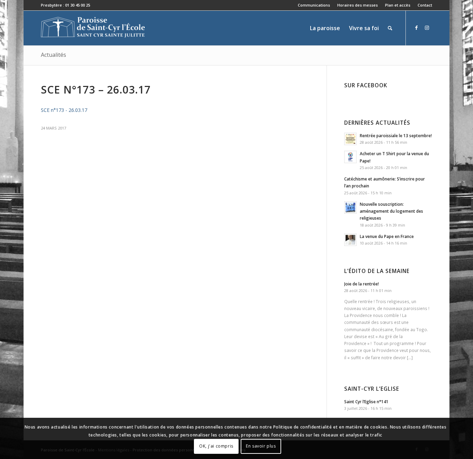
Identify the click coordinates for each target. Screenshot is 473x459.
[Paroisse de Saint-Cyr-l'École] (93, 28)
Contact (425, 5)
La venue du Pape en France (387, 236)
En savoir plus (261, 446)
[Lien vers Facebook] (416, 28)
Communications (314, 5)
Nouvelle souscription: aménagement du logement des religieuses (391, 211)
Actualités (53, 55)
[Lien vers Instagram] (427, 28)
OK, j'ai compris (216, 446)
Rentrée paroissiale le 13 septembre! (396, 135)
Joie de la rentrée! (361, 283)
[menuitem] (314, 5)
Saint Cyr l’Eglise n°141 (366, 401)
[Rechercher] (390, 28)
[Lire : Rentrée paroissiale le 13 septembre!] (350, 139)
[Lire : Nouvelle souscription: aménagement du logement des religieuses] (350, 207)
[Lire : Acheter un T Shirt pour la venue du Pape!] (350, 157)
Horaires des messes (357, 5)
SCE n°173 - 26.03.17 (64, 110)
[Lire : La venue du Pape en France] (350, 239)
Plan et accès (397, 5)
